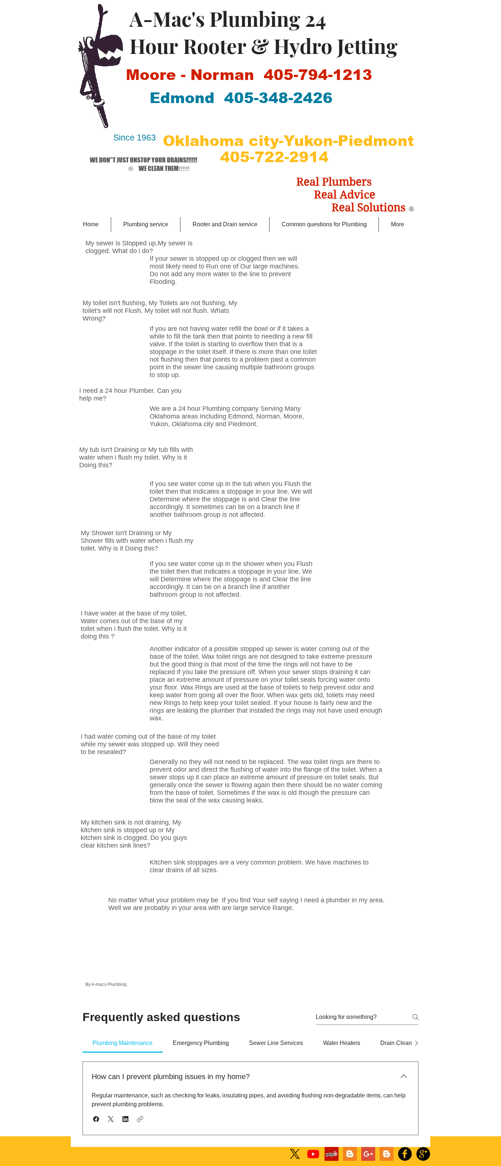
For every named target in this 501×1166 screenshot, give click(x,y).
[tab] (123, 1043)
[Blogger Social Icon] (350, 1154)
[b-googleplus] (423, 1154)
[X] (295, 1154)
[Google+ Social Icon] (368, 1154)
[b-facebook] (405, 1154)
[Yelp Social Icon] (332, 1154)
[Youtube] (313, 1154)
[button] (96, 1119)
